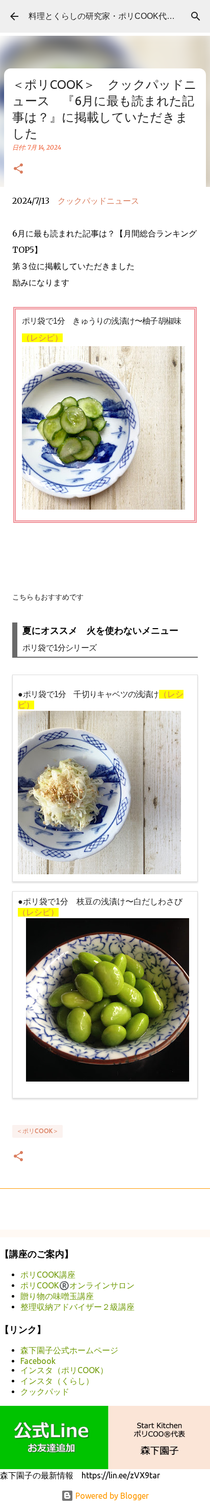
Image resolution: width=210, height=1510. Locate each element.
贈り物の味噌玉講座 (57, 1296)
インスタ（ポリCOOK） (64, 1370)
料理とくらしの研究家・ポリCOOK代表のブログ (118, 16)
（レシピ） (42, 337)
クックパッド (44, 1391)
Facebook (38, 1360)
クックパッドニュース (98, 201)
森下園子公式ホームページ (69, 1350)
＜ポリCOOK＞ (37, 1131)
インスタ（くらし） (57, 1380)
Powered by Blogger (111, 1495)
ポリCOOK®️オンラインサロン (77, 1285)
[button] (18, 169)
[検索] (196, 16)
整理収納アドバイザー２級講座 (77, 1306)
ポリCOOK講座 (47, 1274)
